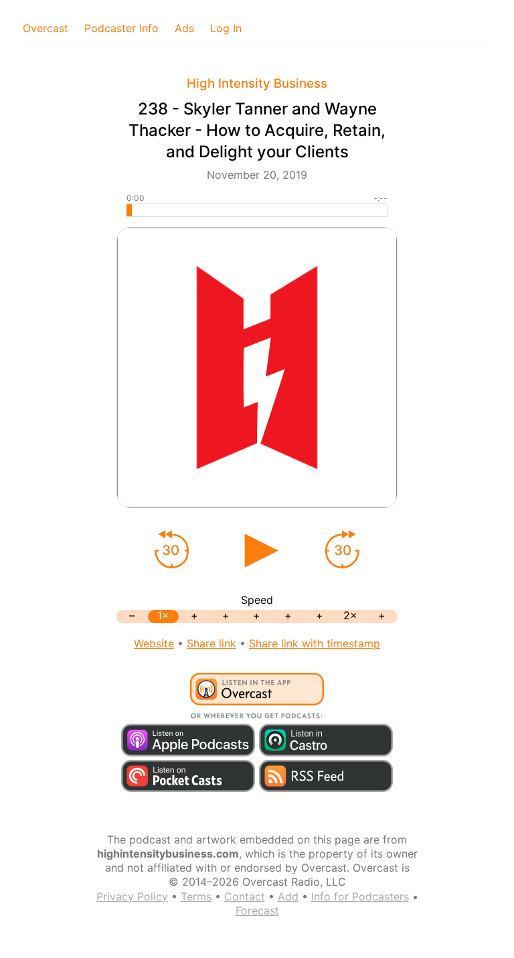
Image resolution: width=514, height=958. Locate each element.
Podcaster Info (121, 28)
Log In (226, 28)
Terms (196, 896)
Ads (184, 28)
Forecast (257, 910)
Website (154, 643)
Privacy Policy (132, 896)
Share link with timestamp (314, 643)
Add (288, 896)
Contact (244, 896)
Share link (211, 643)
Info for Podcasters (360, 896)
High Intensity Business (257, 83)
